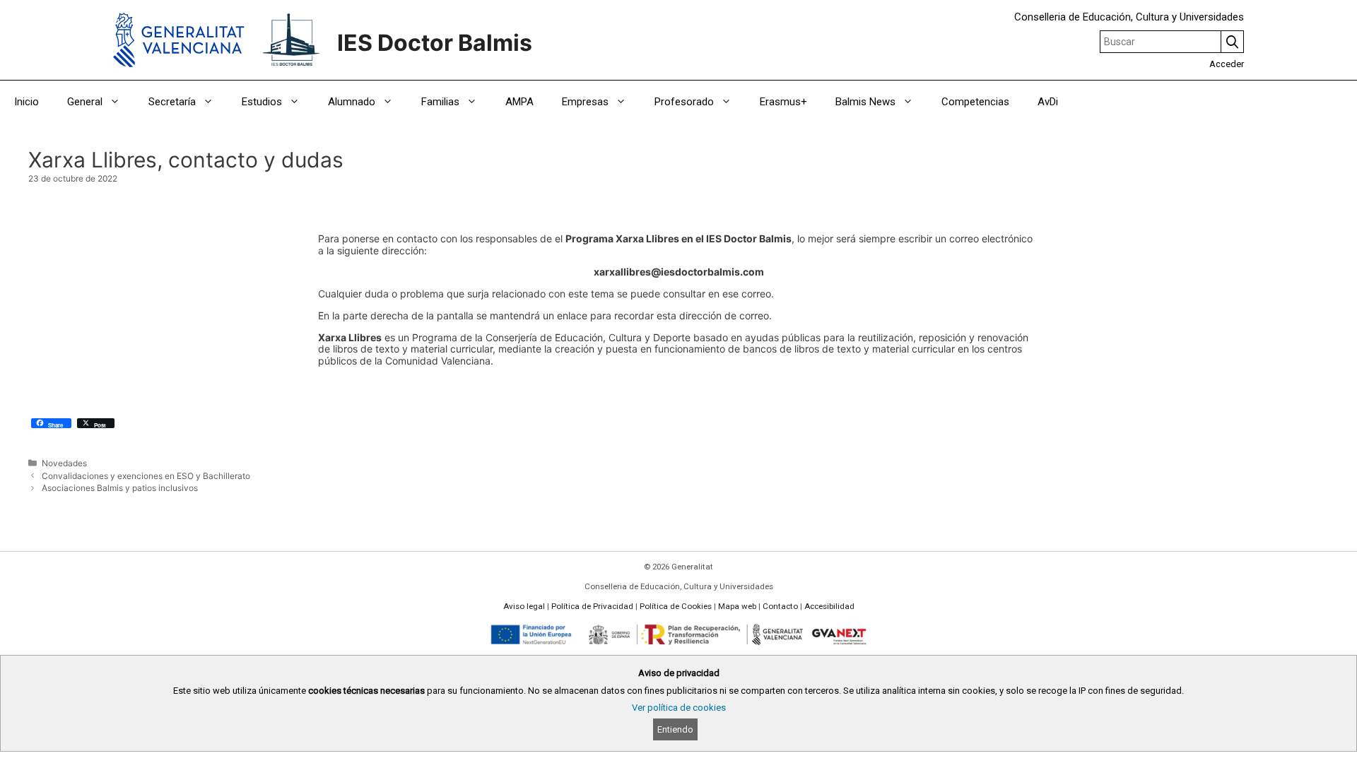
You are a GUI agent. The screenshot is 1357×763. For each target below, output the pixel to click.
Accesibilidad (829, 606)
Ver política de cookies (679, 707)
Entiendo (675, 729)
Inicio (26, 101)
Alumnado (351, 101)
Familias (440, 101)
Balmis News (865, 101)
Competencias (975, 101)
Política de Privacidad (592, 606)
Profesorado (684, 101)
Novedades (64, 463)
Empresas (585, 101)
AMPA (519, 101)
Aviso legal (524, 606)
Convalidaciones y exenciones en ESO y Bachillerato (146, 476)
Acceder (1226, 64)
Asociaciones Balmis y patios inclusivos (120, 488)
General (84, 101)
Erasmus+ (783, 101)
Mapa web (737, 606)
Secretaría (172, 101)
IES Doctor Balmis (434, 43)
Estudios (262, 101)
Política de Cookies (676, 606)
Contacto (780, 606)
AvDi (1048, 101)
